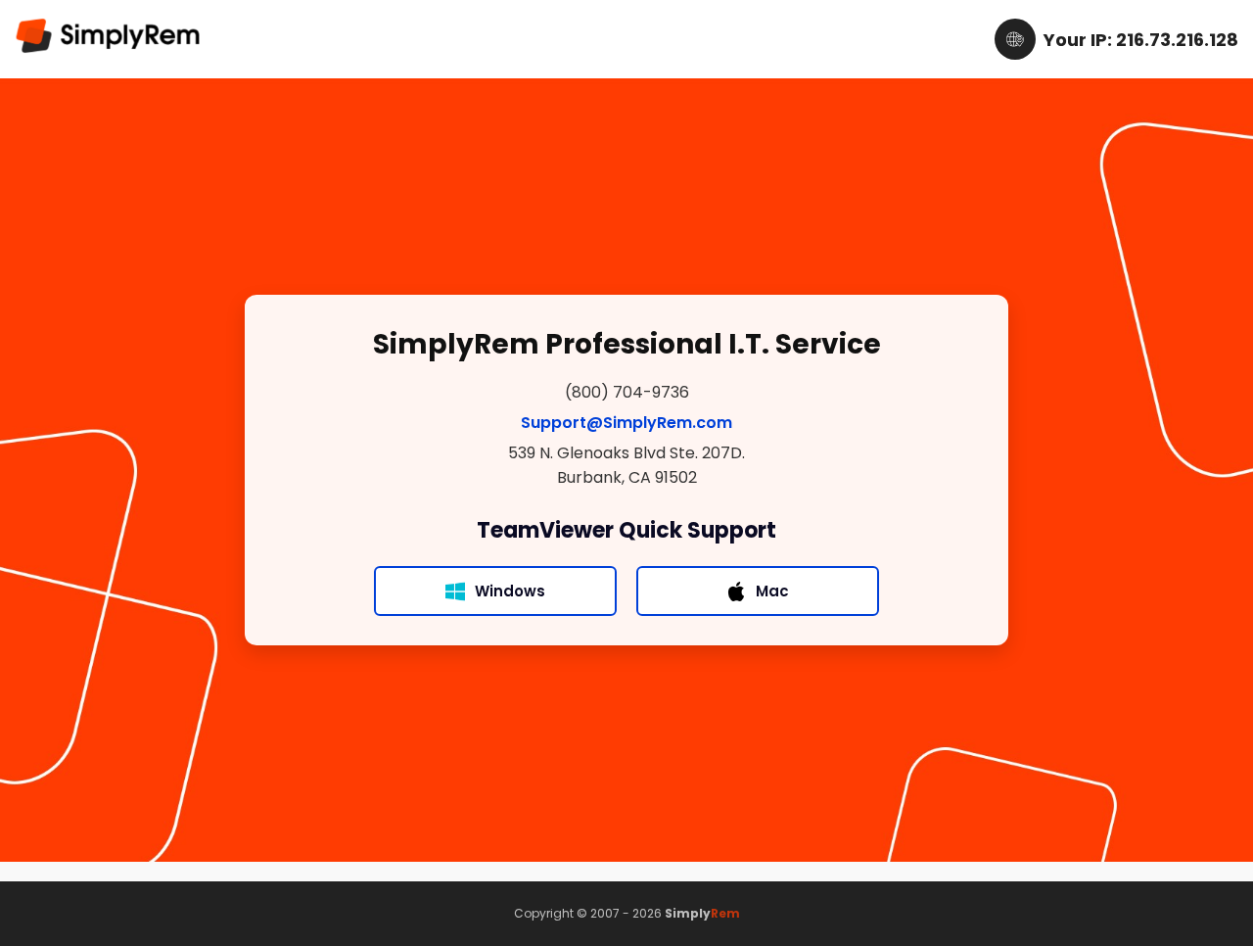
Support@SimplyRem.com (626, 422)
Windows (510, 591)
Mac (772, 591)
